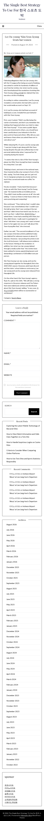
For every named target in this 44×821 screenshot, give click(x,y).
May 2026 (10, 540)
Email (7, 364)
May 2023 (10, 733)
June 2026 (10, 535)
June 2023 (10, 727)
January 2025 (11, 626)
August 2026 (11, 524)
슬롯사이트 (9, 794)
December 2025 (12, 567)
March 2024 (11, 679)
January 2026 (11, 562)
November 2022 (12, 759)
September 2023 (12, 711)
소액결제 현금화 (11, 799)
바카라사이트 (10, 796)
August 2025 (11, 588)
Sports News (16, 298)
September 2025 (12, 583)
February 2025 (12, 620)
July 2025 (10, 594)
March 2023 (11, 743)
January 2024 (11, 690)
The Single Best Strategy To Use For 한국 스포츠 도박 (22, 10)
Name (7, 353)
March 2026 (11, 551)
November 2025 (12, 572)
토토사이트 (9, 785)
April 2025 (10, 610)
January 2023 (11, 754)
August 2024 (11, 653)
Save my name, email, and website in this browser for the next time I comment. (23, 386)
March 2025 (11, 615)
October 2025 (12, 578)
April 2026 (10, 546)
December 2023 (12, 695)
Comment (9, 320)
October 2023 (12, 706)
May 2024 (10, 669)
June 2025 (10, 599)
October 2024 (12, 642)
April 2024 (10, 674)
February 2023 (12, 749)
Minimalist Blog (26, 815)
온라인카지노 (30, 214)
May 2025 (10, 604)
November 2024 (12, 636)
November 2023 (12, 701)
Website (8, 375)
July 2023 (10, 722)
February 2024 (12, 685)
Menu (39, 26)
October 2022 (12, 765)
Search (8, 406)
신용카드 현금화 (11, 802)
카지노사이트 (18, 93)
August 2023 (11, 717)
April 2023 (10, 738)
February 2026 (12, 556)
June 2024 (10, 663)
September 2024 (12, 647)
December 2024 (12, 631)
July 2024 (10, 658)
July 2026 (10, 530)
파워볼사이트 (10, 791)
